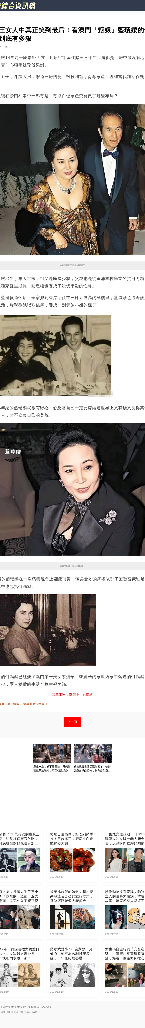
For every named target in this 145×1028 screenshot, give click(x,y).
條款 (22, 1012)
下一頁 (72, 721)
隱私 (28, 1012)
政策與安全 (12, 1012)
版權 (34, 1012)
